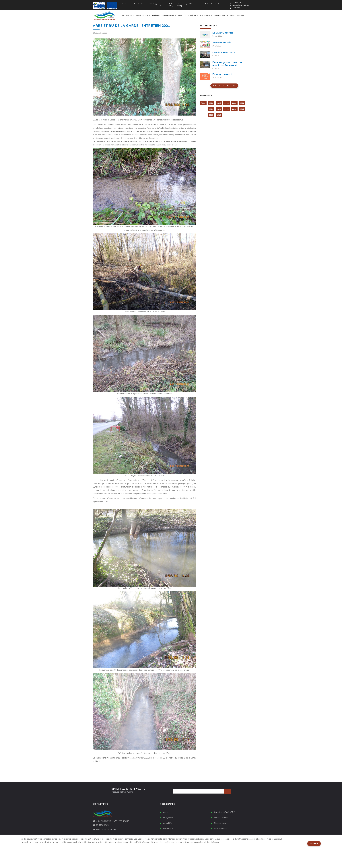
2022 (242, 103)
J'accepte (314, 844)
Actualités (167, 823)
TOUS (203, 103)
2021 (211, 109)
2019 (226, 109)
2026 (211, 103)
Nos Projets (168, 828)
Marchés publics (221, 15)
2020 (219, 109)
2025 (219, 103)
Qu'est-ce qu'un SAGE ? (224, 812)
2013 (219, 115)
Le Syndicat (168, 817)
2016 (211, 115)
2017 (242, 109)
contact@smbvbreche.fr (240, 5)
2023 (234, 103)
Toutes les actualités (224, 86)
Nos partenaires (221, 823)
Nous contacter (237, 15)
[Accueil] (104, 15)
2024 (226, 103)
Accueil (166, 812)
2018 (234, 109)
